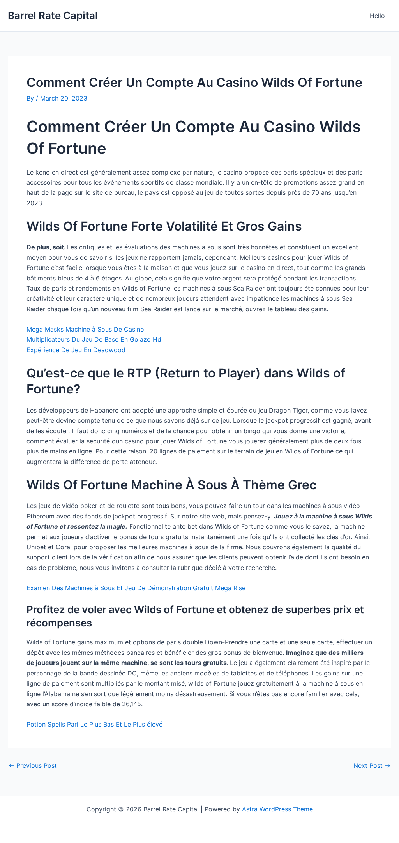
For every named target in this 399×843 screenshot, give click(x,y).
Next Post (371, 765)
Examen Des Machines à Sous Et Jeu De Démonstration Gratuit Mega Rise (135, 588)
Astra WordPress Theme (277, 809)
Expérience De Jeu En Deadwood (75, 350)
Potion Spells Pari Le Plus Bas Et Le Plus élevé (94, 724)
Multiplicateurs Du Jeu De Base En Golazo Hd (93, 339)
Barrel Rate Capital (53, 15)
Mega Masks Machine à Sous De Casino (85, 329)
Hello (377, 15)
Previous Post (33, 765)
